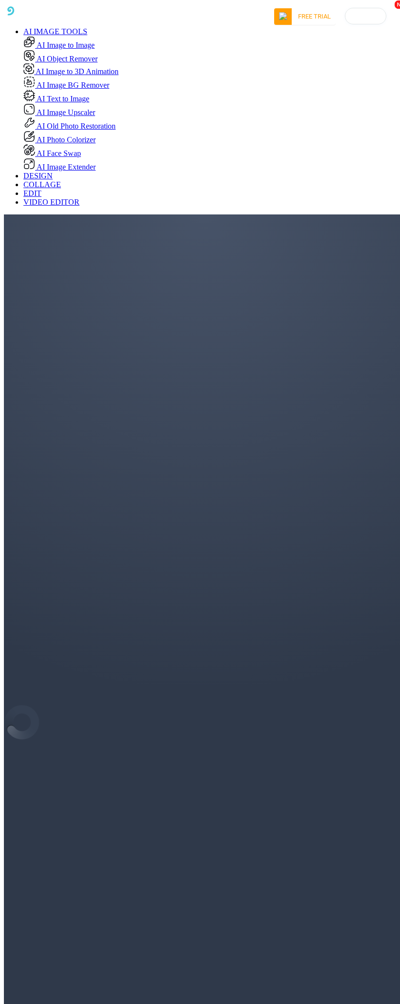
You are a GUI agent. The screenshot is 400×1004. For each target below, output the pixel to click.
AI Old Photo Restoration (75, 126)
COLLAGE (42, 184)
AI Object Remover (66, 59)
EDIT (32, 193)
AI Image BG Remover (72, 85)
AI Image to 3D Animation (76, 71)
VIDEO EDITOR (51, 202)
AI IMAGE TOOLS (55, 31)
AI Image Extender (65, 167)
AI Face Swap (58, 153)
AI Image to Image (65, 45)
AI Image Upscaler (65, 112)
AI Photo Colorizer (65, 139)
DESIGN (38, 176)
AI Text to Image (62, 99)
